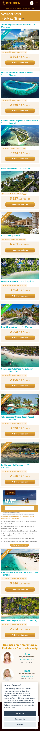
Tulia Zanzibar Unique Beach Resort (17, 418)
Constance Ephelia (12, 281)
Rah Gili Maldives (12, 327)
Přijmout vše (20, 713)
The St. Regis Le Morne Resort (18, 24)
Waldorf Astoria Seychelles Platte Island (19, 121)
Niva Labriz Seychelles (14, 620)
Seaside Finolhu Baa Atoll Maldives (17, 73)
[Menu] (36, 3)
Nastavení (20, 724)
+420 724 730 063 (27, 662)
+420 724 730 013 (27, 679)
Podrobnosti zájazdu (20, 63)
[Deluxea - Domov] (11, 3)
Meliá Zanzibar (11, 168)
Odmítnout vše (20, 719)
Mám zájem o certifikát (19, 545)
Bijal (6, 235)
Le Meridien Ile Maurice (15, 465)
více (24, 52)
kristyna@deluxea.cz (27, 659)
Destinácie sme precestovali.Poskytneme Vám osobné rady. (20, 646)
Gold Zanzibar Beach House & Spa (19, 572)
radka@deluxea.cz (27, 676)
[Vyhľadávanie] (31, 3)
